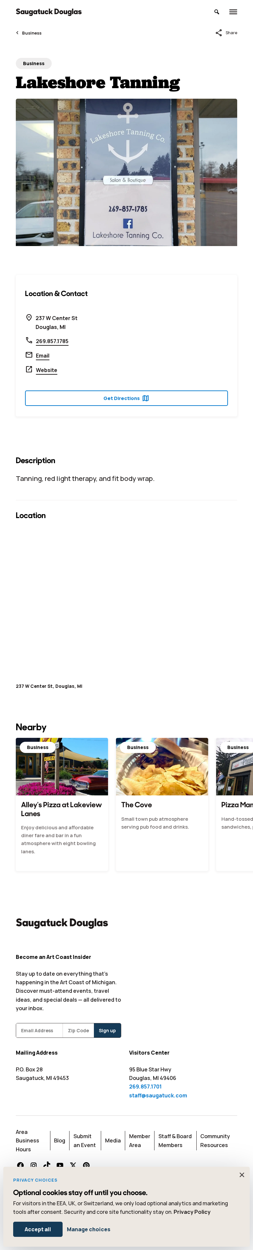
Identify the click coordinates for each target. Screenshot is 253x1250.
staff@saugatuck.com (158, 1095)
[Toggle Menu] (233, 12)
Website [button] (46, 370)
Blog (59, 1140)
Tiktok (46, 1165)
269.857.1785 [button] (52, 341)
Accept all (38, 1229)
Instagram (33, 1165)
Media (113, 1140)
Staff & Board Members (175, 1140)
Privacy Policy (192, 1211)
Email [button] (42, 355)
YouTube (60, 1165)
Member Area (139, 1140)
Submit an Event (84, 1140)
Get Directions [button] (126, 398)
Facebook (20, 1165)
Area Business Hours (27, 1140)
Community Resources (215, 1140)
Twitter (73, 1165)
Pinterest (86, 1165)
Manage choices (88, 1229)
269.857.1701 (145, 1086)
